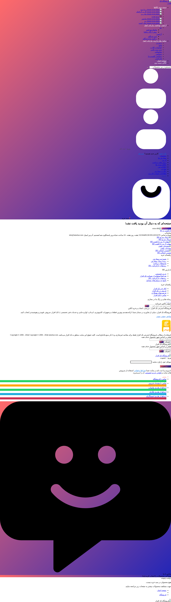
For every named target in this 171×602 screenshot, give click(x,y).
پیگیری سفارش (160, 171)
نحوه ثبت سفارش (159, 259)
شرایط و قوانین (140, 371)
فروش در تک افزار (159, 291)
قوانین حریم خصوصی (153, 373)
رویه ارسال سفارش (158, 261)
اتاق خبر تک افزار (159, 289)
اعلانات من (162, 167)
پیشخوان (163, 156)
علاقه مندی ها (161, 165)
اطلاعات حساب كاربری (157, 174)
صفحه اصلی (166, 228)
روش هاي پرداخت (159, 162)
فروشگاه (162, 595)
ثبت (147, 306)
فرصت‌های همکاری (158, 293)
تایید (161, 342)
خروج (164, 176)
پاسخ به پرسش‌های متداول (156, 280)
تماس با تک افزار (160, 295)
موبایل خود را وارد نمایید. (161, 362)
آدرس (164, 160)
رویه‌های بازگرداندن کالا (157, 266)
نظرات (163, 169)
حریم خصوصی (160, 274)
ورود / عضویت (165, 366)
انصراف (167, 342)
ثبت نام (141, 154)
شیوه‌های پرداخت (159, 263)
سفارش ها (162, 158)
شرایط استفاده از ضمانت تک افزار (153, 276)
